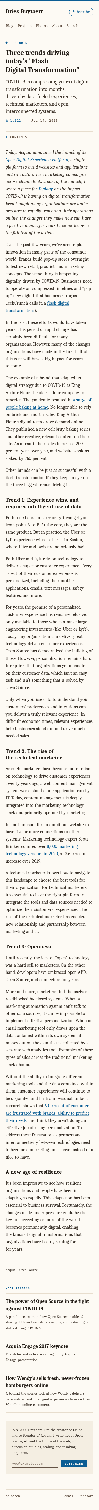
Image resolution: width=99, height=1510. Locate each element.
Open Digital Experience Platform (37, 159)
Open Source (28, 1270)
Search (72, 25)
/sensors (86, 1496)
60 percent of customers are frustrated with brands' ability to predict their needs (48, 1113)
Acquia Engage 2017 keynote (37, 1346)
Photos (42, 25)
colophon (13, 1496)
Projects (25, 25)
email (68, 1496)
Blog (9, 25)
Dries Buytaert (24, 11)
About (57, 25)
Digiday (46, 189)
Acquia (11, 1270)
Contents (18, 137)
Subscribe (81, 12)
